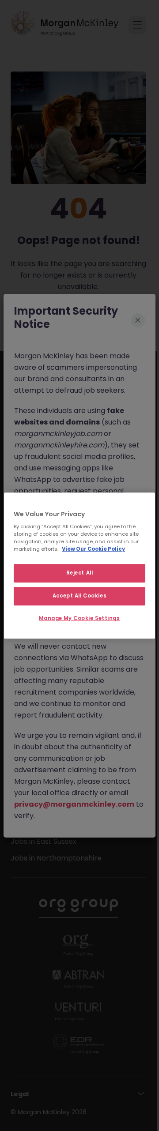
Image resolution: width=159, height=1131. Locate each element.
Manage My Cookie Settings (79, 618)
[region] (79, 565)
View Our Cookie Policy (93, 548)
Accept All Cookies (79, 595)
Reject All (79, 573)
